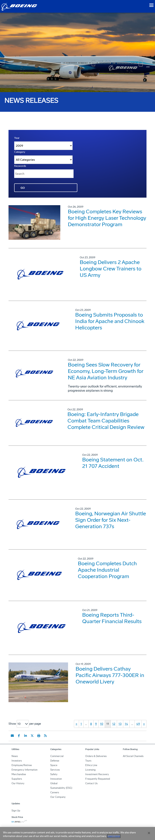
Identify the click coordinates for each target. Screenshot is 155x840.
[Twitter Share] (32, 735)
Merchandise (19, 774)
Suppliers (17, 778)
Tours (88, 760)
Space (53, 765)
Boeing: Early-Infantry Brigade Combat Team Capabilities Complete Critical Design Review (105, 420)
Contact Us (91, 783)
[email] (12, 735)
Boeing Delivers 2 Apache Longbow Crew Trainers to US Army (110, 268)
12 (113, 724)
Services (55, 769)
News (15, 756)
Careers (54, 792)
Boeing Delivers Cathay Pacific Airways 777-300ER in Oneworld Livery (110, 675)
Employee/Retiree (22, 765)
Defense (54, 760)
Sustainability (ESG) (61, 787)
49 (138, 724)
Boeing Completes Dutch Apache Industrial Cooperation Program (107, 569)
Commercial (57, 756)
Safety (53, 774)
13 (120, 724)
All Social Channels (133, 756)
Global (53, 783)
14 (126, 724)
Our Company (58, 797)
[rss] (45, 735)
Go (23, 187)
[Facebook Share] (19, 735)
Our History (18, 783)
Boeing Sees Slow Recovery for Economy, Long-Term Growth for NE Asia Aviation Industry (105, 371)
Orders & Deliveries (96, 756)
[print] (39, 735)
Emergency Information (24, 769)
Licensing (90, 769)
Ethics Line (91, 765)
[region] (77, 833)
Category (19, 152)
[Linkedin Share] (25, 735)
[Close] (149, 833)
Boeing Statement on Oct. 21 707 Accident (112, 462)
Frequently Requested (97, 778)
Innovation (56, 778)
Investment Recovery (97, 774)
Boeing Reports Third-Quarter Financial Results (112, 618)
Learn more (114, 836)
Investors (17, 760)
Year (16, 138)
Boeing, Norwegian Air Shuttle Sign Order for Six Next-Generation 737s (110, 519)
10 (101, 724)
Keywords (20, 166)
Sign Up (16, 810)
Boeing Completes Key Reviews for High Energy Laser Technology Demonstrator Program (107, 217)
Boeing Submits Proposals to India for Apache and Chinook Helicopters (109, 321)
